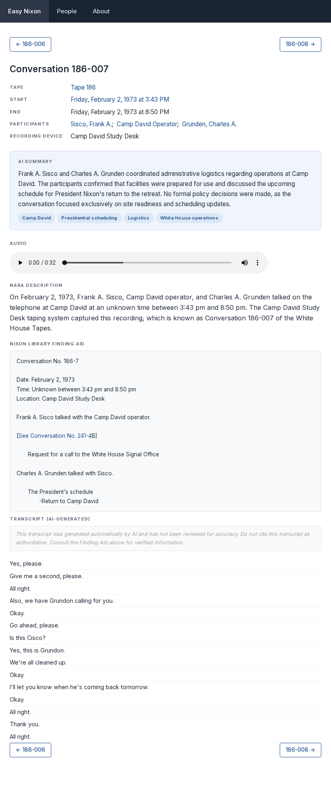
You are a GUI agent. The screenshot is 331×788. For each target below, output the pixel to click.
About (101, 11)
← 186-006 (30, 44)
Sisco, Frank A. (91, 124)
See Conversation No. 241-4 (55, 436)
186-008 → (300, 44)
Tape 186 (83, 87)
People (67, 11)
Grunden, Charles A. (209, 124)
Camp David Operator (147, 124)
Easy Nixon (24, 11)
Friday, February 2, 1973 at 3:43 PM (120, 99)
